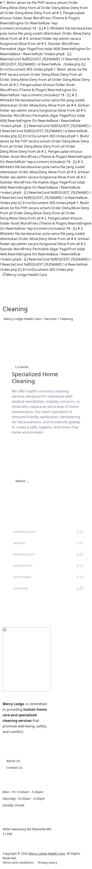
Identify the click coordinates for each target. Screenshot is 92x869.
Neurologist (24, 554)
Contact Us (14, 767)
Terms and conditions (18, 862)
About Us (13, 761)
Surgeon (20, 588)
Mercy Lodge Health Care (47, 853)
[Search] (76, 481)
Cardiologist (24, 532)
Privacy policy (47, 862)
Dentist (19, 543)
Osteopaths (23, 566)
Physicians (22, 577)
